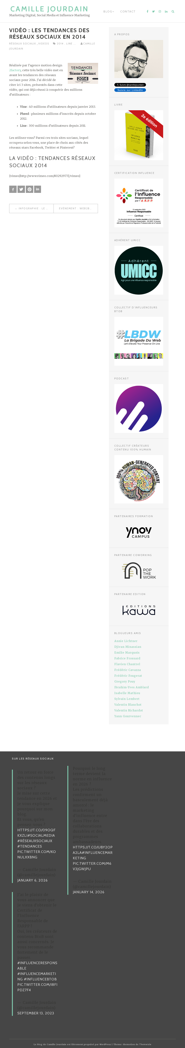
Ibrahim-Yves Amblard (131, 687)
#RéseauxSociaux (34, 841)
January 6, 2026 (32, 880)
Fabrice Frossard (127, 658)
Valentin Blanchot (128, 704)
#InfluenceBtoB (40, 979)
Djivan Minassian (127, 647)
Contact (128, 11)
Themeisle (145, 1044)
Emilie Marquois (127, 652)
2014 (60, 43)
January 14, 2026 (88, 892)
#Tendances (29, 846)
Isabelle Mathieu (127, 693)
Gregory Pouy (124, 681)
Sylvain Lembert (127, 699)
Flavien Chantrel (127, 664)
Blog (108, 11)
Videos (43, 43)
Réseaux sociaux (23, 43)
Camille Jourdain (49, 8)
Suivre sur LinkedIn (130, 90)
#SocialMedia (41, 835)
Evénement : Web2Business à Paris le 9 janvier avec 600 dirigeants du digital (78, 208)
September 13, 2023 (35, 1013)
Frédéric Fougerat (128, 675)
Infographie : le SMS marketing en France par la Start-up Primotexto (36, 208)
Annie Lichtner (125, 641)
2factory (15, 70)
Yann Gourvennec (127, 716)
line (69, 43)
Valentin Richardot (128, 710)
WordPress (105, 1044)
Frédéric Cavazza (127, 670)
